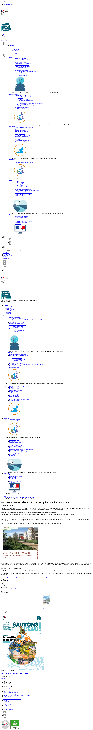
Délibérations (4, 39)
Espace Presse (4, 40)
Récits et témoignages (47, 608)
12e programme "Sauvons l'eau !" (23, 63)
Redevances (12, 214)
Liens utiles (6, 701)
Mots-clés (3, 586)
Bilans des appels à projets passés (22, 194)
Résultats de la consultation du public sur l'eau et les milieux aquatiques (34, 105)
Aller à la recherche (7, 4)
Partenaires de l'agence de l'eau (22, 65)
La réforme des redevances (21, 217)
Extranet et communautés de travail (11, 692)
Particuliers (14, 52)
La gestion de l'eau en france (21, 70)
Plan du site (6, 705)
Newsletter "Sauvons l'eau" (21, 136)
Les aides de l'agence (20, 181)
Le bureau (20, 98)
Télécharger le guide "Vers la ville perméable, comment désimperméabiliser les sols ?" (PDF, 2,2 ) (24, 577)
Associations (15, 50)
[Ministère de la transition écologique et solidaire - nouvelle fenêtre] (5, 16)
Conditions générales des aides (22, 184)
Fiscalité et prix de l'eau (23, 67)
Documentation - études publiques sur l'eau (25, 140)
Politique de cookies (8, 704)
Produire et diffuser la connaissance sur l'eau (25, 127)
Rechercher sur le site (11, 249)
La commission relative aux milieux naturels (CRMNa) (30, 103)
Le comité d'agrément (23, 99)
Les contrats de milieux (23, 75)
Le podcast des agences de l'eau (22, 135)
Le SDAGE (21, 72)
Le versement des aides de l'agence (23, 189)
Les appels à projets (19, 182)
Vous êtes (11, 45)
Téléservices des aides (23, 186)
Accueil (5, 496)
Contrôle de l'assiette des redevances (23, 221)
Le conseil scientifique (23, 102)
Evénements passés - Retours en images (24, 162)
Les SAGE (20, 74)
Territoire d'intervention (20, 62)
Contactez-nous (7, 706)
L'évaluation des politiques (24, 68)
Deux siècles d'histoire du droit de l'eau (27, 71)
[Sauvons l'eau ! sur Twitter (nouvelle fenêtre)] (10, 240)
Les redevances (18, 218)
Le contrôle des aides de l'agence (22, 191)
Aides (10, 180)
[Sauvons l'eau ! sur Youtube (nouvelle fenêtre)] (10, 242)
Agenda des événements (20, 161)
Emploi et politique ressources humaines (12, 688)
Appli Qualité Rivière (20, 134)
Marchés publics (7, 696)
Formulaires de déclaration (21, 220)
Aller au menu (6, 1)
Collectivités (15, 46)
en (4, 36)
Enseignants (15, 53)
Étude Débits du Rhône (20, 130)
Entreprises (14, 48)
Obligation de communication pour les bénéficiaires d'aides (16, 695)
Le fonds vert (18, 197)
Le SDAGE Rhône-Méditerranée (22, 104)
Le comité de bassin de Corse (22, 107)
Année (2, 583)
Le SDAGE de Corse (20, 108)
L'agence (11, 57)
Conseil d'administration (23, 59)
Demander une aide (19, 185)
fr (3, 34)
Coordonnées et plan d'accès (9, 709)
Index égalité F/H (7, 690)
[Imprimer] (2, 504)
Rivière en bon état (19, 132)
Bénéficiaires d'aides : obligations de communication (27, 190)
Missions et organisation (20, 58)
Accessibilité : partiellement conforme (12, 699)
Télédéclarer (18, 224)
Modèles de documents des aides (22, 187)
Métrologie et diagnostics (21, 222)
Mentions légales (7, 703)
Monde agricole (15, 49)
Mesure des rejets (19, 195)
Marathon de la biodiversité (21, 131)
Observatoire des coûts (20, 141)
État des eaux (18, 128)
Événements (12, 159)
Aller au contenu (7, 3)
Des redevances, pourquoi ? (21, 216)
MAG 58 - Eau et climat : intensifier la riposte (14, 673)
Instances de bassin (13, 94)
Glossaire (5, 700)
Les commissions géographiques (25, 100)
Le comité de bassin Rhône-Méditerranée (24, 96)
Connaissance (12, 126)
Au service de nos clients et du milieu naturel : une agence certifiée (33, 61)
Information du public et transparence (23, 66)
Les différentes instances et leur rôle (23, 95)
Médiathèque (18, 139)
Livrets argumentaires (20, 138)
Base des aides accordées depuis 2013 (23, 193)
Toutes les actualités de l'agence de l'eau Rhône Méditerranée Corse (18, 497)
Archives (3, 678)
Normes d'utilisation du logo (9, 694)
